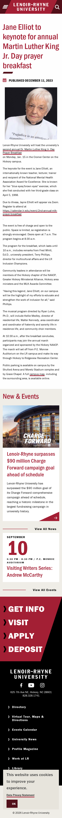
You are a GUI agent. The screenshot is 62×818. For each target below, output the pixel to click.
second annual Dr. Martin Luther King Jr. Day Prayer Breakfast (29, 150)
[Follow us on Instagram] (42, 686)
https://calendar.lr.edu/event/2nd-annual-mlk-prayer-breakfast (30, 212)
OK (14, 803)
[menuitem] (31, 609)
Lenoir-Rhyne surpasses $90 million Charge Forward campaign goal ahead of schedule (31, 464)
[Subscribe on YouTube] (31, 686)
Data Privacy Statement (20, 795)
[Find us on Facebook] (21, 686)
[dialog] (31, 789)
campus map (37, 374)
